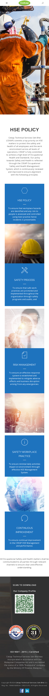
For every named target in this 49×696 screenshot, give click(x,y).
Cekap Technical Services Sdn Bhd (30, 683)
